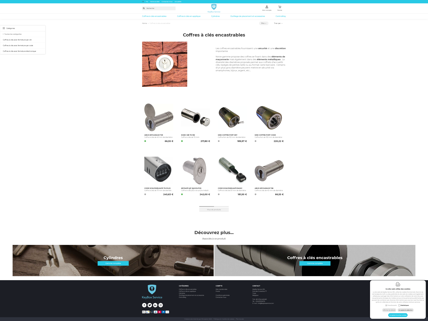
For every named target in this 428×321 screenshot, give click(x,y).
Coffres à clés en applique (189, 16)
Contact (256, 286)
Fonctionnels (392, 305)
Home (144, 23)
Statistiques (405, 305)
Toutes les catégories (13, 34)
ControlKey (281, 16)
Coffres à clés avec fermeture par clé (17, 40)
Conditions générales (223, 295)
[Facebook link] (145, 305)
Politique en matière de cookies (224, 319)
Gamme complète (113, 263)
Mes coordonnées (221, 289)
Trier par (277, 23)
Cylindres (215, 16)
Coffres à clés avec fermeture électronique (19, 51)
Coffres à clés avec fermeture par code (18, 46)
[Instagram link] (160, 305)
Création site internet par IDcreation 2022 (198, 319)
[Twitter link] (150, 305)
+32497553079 (260, 301)
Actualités (178, 1)
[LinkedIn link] (155, 305)
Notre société (154, 1)
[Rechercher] (143, 8)
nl (147, 1)
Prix (262, 23)
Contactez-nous (167, 1)
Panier (218, 291)
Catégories (184, 286)
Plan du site (240, 319)
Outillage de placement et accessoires (247, 16)
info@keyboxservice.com (266, 303)
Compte (219, 286)
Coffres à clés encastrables (154, 16)
